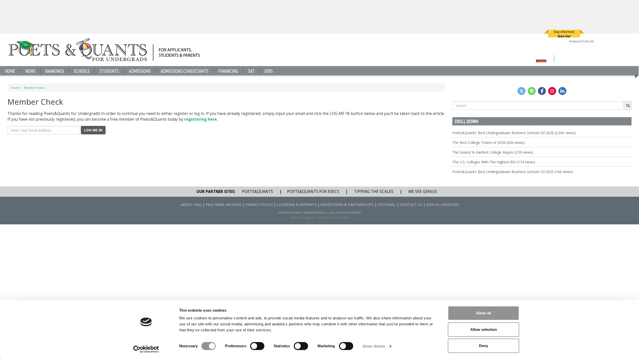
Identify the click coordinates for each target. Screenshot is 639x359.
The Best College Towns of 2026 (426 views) (488, 142)
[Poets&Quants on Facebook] (552, 91)
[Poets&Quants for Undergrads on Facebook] (542, 91)
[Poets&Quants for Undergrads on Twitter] (521, 91)
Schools (82, 71)
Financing (228, 71)
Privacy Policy (259, 204)
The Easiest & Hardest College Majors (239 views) (492, 152)
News (30, 71)
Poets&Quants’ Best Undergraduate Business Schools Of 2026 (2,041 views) (514, 132)
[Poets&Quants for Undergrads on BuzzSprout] (532, 91)
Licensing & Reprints (297, 204)
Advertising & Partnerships (347, 204)
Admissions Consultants (184, 71)
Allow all (483, 313)
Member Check (34, 88)
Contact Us (411, 204)
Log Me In (93, 130)
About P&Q (191, 204)
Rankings (54, 71)
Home (10, 71)
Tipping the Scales (373, 191)
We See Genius (422, 191)
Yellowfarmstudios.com (333, 217)
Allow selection (483, 329)
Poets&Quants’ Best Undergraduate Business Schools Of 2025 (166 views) (512, 171)
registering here (200, 119)
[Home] (104, 49)
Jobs (269, 71)
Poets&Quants (257, 191)
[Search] (628, 105)
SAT (251, 71)
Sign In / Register (442, 204)
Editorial (387, 204)
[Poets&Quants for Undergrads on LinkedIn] (562, 91)
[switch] (257, 346)
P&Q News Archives (224, 204)
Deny (483, 346)
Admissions (140, 71)
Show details (373, 346)
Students (109, 71)
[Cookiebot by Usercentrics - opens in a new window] (146, 349)
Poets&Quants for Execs (313, 191)
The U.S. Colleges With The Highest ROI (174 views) (493, 162)
